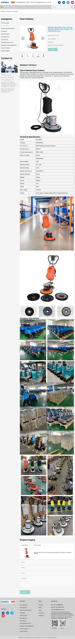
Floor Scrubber (5, 22)
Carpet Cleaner (5, 50)
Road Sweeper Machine (7, 28)
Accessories (4, 39)
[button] (43, 38)
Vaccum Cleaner (5, 47)
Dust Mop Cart (5, 36)
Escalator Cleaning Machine (8, 45)
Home (4, 11)
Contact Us (41, 612)
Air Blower (4, 31)
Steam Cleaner (5, 34)
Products (8, 11)
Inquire (53, 49)
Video (40, 610)
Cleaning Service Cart (7, 42)
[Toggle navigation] (1, 7)
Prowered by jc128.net (51, 637)
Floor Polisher (15, 11)
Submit (25, 592)
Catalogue (41, 615)
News (40, 607)
